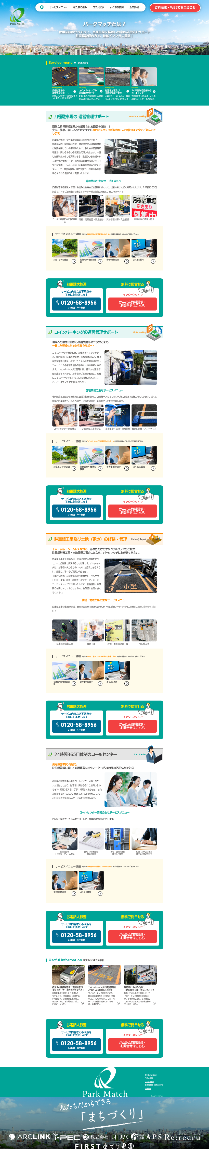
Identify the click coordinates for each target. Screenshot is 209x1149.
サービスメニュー (58, 7)
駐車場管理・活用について (154, 1085)
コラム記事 (98, 7)
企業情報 (134, 7)
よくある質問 (117, 7)
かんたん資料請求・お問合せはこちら (132, 304)
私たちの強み (80, 7)
